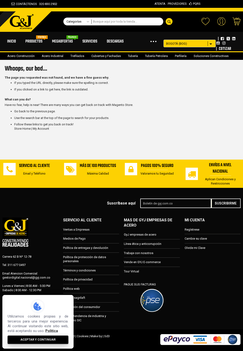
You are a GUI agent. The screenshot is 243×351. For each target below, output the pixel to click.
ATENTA (159, 3)
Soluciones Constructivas (211, 56)
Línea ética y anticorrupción (142, 244)
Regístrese (192, 229)
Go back (20, 111)
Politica (51, 331)
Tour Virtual (131, 271)
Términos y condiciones (79, 270)
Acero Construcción (21, 56)
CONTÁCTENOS (26, 4)
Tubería (133, 56)
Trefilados (77, 56)
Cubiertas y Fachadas (106, 56)
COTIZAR (225, 49)
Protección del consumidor (81, 307)
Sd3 (107, 336)
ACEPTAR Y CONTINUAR (38, 339)
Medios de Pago (74, 238)
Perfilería (181, 56)
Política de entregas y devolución (85, 248)
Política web (71, 288)
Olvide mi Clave (195, 248)
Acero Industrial (52, 56)
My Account (41, 128)
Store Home (22, 128)
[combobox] (133, 21)
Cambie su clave (196, 238)
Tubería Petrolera (156, 56)
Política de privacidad (78, 279)
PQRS (197, 3)
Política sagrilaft (74, 297)
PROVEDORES (177, 3)
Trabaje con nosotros (138, 253)
